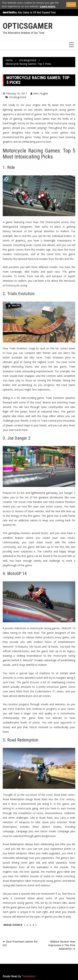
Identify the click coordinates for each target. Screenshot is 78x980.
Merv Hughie (40, 93)
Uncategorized (17, 97)
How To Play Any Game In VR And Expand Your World (33, 12)
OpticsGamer (28, 26)
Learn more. (48, 6)
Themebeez (29, 976)
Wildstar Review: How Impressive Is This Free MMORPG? (61, 945)
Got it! (71, 4)
